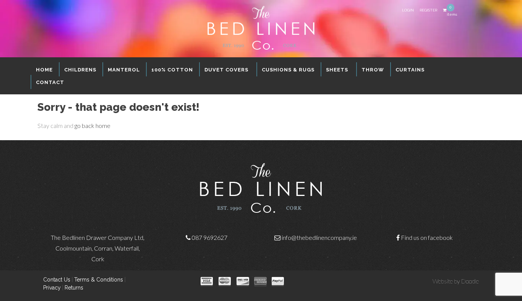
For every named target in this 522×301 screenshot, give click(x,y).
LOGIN (408, 10)
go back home (92, 125)
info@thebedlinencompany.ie (319, 237)
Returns (74, 288)
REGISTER (428, 10)
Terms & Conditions (98, 280)
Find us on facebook (427, 237)
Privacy (52, 288)
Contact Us (56, 280)
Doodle (470, 281)
